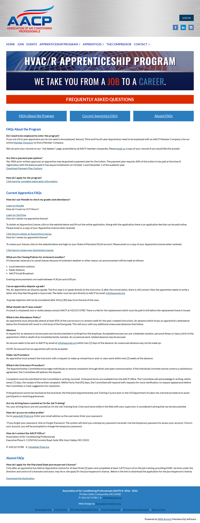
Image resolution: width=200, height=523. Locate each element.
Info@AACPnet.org (38, 446)
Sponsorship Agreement (136, 509)
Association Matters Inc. (108, 503)
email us (120, 148)
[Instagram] (191, 27)
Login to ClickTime (16, 214)
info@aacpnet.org (115, 293)
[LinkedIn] (183, 27)
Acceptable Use (43, 509)
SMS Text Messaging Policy (84, 509)
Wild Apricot (165, 519)
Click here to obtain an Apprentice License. (29, 233)
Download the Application (20, 478)
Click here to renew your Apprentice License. (30, 250)
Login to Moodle (15, 205)
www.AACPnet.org (23, 415)
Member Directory (23, 142)
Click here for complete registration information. (32, 181)
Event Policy (60, 509)
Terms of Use (158, 509)
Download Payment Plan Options (24, 168)
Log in (186, 17)
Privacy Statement (110, 509)
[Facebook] (175, 27)
